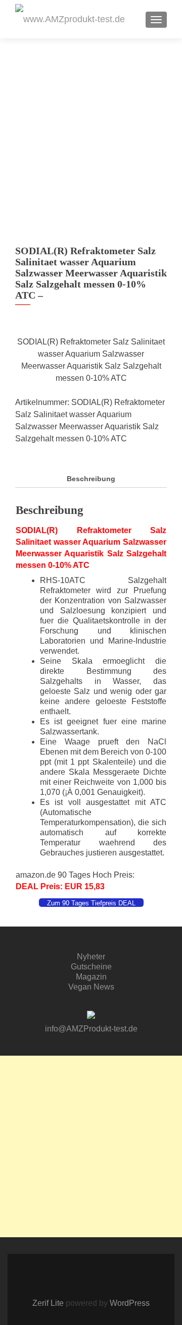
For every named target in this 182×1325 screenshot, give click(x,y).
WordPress (129, 1303)
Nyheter (91, 956)
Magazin (91, 976)
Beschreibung (91, 479)
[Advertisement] (91, 1146)
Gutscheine (91, 966)
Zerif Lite (49, 1303)
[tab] (91, 479)
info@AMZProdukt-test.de (91, 1028)
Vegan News (91, 987)
